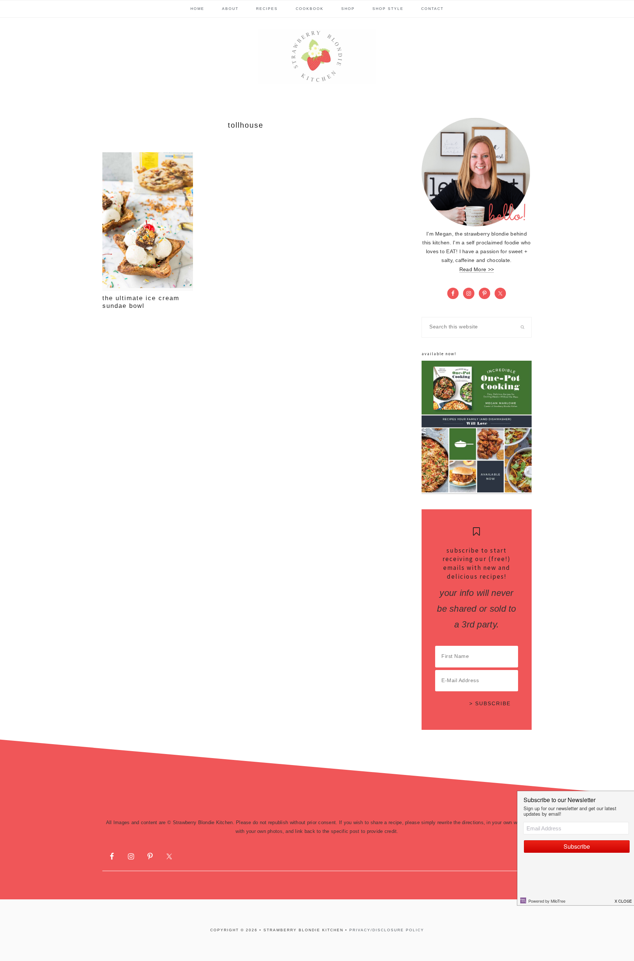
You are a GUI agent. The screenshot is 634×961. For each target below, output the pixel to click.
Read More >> (476, 269)
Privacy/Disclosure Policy (386, 930)
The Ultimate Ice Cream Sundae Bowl (140, 302)
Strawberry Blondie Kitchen (317, 56)
